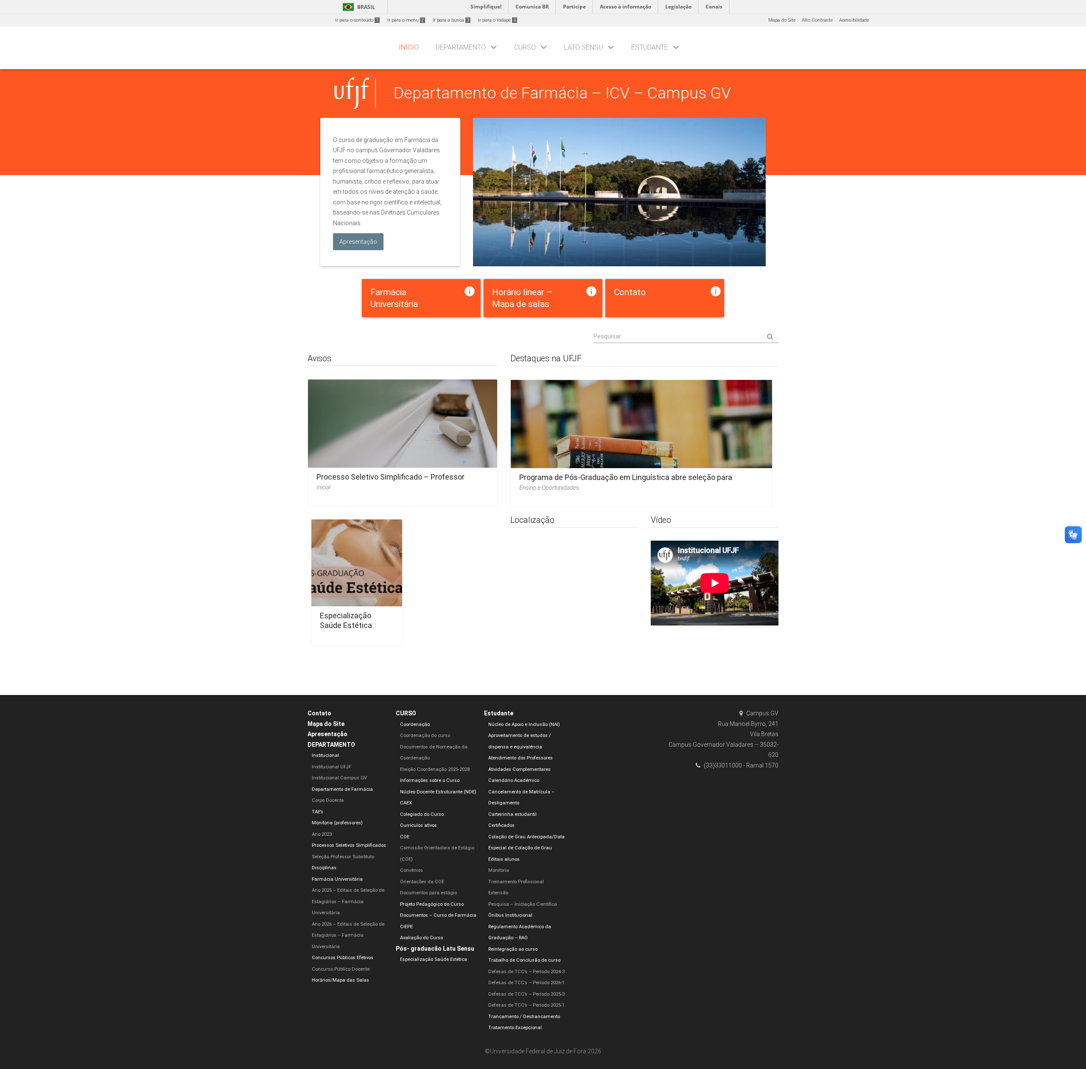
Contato (319, 713)
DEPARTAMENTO (461, 47)
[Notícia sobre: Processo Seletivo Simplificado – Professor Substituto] (402, 440)
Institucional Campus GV (339, 778)
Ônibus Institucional (510, 915)
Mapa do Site (781, 20)
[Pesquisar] (686, 336)
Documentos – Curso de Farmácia (438, 915)
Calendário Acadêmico (513, 780)
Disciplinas (324, 868)
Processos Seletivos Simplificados (349, 845)
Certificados (501, 825)
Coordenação (415, 724)
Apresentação (327, 734)
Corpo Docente (328, 800)
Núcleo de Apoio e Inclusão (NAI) (524, 724)
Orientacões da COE (422, 882)
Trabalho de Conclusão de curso (524, 960)
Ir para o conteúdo (356, 20)
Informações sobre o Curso (429, 780)
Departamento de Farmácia (342, 789)
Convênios (411, 870)
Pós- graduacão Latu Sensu (435, 948)
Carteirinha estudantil (512, 814)
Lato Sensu (583, 47)
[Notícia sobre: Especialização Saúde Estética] (356, 579)
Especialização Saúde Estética (346, 620)
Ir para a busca (451, 20)
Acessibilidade (854, 20)
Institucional (325, 755)
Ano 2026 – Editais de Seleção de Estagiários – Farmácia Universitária (348, 935)
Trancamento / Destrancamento (524, 1016)
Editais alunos (504, 859)
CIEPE (406, 926)
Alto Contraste (817, 20)
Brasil (357, 7)
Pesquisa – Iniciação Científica (522, 904)
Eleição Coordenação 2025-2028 (435, 769)
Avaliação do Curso (421, 938)
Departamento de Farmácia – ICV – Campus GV (562, 93)
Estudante (649, 47)
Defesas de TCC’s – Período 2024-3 (526, 971)
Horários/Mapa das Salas (340, 980)
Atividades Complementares (519, 769)
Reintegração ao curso (512, 949)
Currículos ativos (418, 825)
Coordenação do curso (425, 735)
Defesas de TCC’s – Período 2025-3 (526, 994)
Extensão (498, 893)
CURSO (525, 47)
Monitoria (498, 870)
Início (409, 47)
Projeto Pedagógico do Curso (432, 904)
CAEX (406, 803)
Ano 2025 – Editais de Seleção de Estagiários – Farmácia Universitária (348, 901)
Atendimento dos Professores (520, 758)
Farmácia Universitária (337, 879)
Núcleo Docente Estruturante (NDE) (438, 792)
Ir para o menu (405, 20)
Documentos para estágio (428, 893)
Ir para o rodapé (497, 20)
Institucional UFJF (331, 767)
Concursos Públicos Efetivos (342, 957)
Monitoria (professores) (337, 823)
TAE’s (317, 812)
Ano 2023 (322, 834)
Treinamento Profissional (516, 882)
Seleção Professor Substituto (343, 857)
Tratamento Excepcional (515, 1027)
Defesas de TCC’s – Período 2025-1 (526, 1005)
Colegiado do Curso (422, 814)
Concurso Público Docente (340, 969)
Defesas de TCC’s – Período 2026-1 (526, 982)
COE (404, 837)
